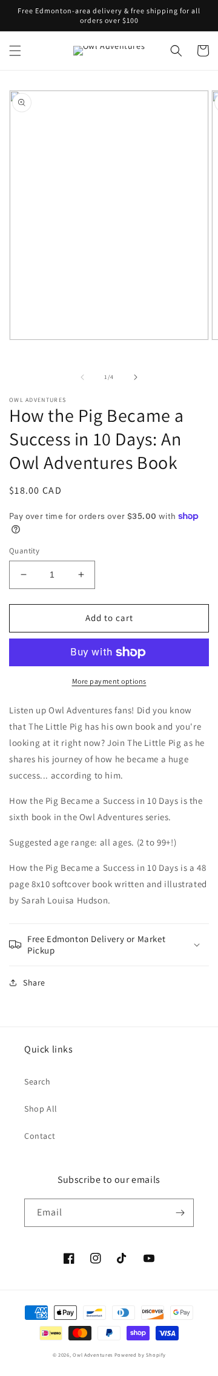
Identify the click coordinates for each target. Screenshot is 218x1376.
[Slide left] (82, 377)
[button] (15, 50)
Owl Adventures (93, 1354)
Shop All (41, 1108)
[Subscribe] (180, 1213)
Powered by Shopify (140, 1354)
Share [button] (34, 982)
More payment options (109, 681)
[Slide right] (135, 377)
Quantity (24, 551)
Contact (39, 1135)
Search (37, 1081)
